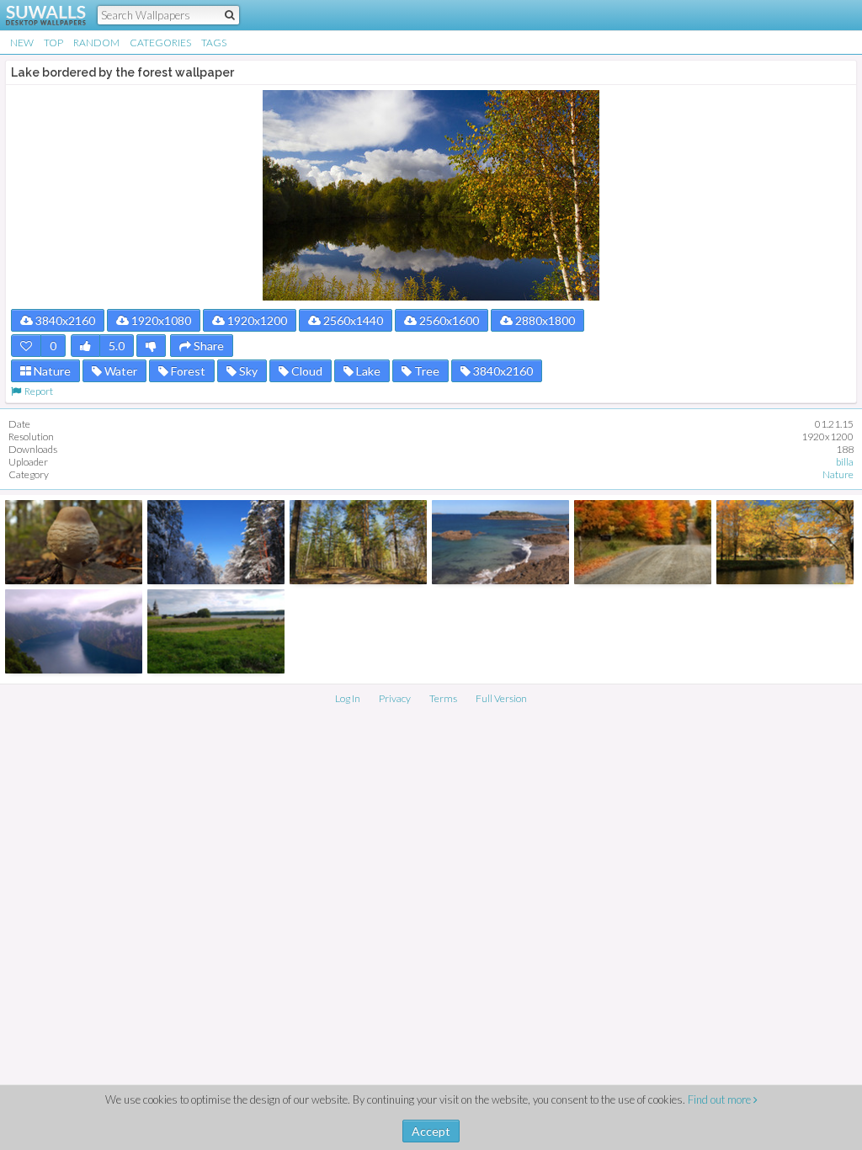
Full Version (501, 698)
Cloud (305, 371)
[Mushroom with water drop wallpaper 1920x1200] (73, 542)
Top (53, 42)
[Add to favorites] (26, 345)
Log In (347, 698)
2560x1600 (448, 320)
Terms (443, 698)
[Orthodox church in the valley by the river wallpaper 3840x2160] (216, 631)
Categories (160, 42)
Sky (247, 371)
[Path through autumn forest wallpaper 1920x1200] (642, 542)
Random (96, 42)
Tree (425, 371)
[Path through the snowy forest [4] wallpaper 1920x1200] (216, 542)
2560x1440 (352, 320)
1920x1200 (256, 320)
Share (207, 345)
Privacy (395, 698)
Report (37, 391)
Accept (431, 1131)
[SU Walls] (36, 15)
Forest (186, 371)
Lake (367, 371)
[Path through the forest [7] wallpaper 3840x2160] (358, 542)
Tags (213, 42)
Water (119, 371)
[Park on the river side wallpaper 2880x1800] (785, 542)
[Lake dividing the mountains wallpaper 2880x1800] (73, 631)
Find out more (720, 1099)
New (22, 42)
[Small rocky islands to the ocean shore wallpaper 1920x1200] (500, 542)
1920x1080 (160, 320)
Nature (51, 371)
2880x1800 (544, 320)
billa (845, 461)
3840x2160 (64, 320)
